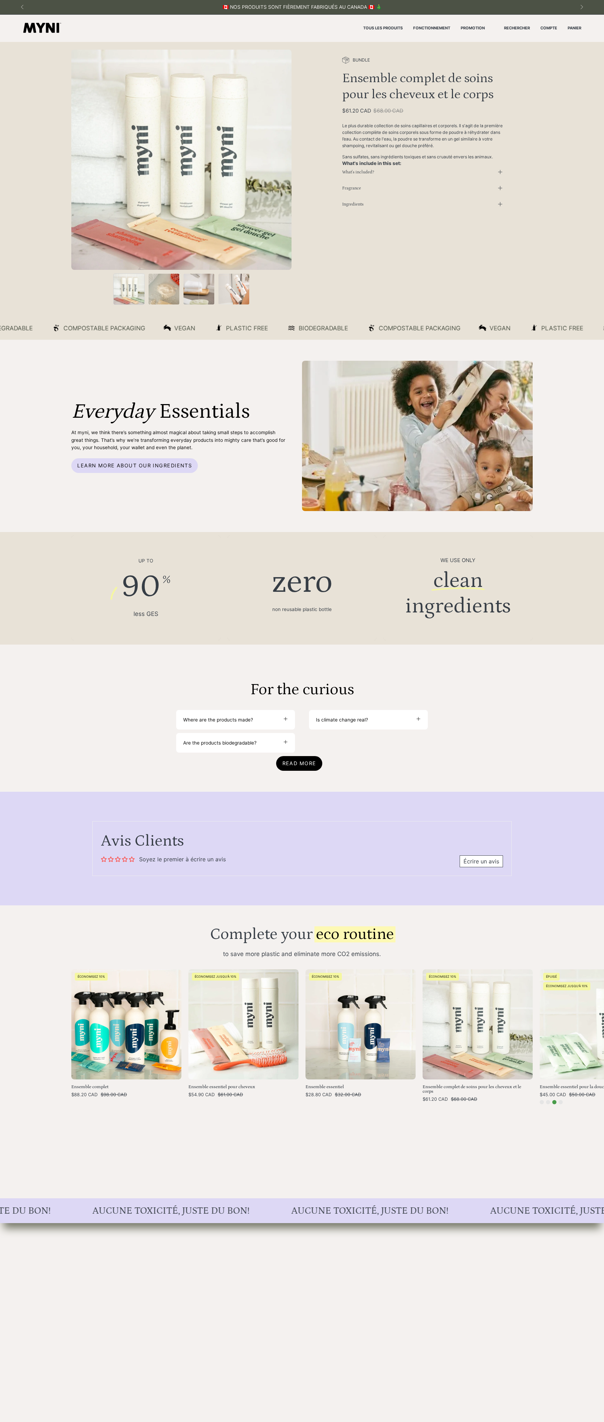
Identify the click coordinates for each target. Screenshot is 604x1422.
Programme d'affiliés (189, 1289)
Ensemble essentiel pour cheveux (221, 1087)
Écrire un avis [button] (481, 861)
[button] (517, 28)
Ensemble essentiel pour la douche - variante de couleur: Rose (542, 1102)
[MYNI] (42, 28)
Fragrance (351, 188)
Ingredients (353, 204)
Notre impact (181, 1260)
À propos (176, 1230)
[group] (302, 7)
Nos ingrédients (183, 1250)
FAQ (266, 1240)
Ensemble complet (89, 1087)
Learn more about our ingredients (134, 465)
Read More (299, 763)
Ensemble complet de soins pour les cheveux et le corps (472, 1089)
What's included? (358, 172)
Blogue (174, 1279)
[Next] (581, 7)
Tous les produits (90, 1230)
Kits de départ (87, 1250)
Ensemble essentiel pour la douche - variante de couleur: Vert (554, 1102)
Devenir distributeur (283, 1250)
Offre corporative (280, 1260)
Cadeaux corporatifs (94, 1269)
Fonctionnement (184, 1240)
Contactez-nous (279, 1230)
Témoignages (181, 1299)
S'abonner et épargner (96, 1260)
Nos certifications (186, 1269)
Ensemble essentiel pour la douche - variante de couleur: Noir (548, 1102)
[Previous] (22, 7)
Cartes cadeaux (89, 1279)
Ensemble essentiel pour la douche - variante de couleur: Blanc (561, 1102)
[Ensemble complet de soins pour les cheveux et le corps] (129, 289)
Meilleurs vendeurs (92, 1240)
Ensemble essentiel (324, 1087)
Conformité (274, 1269)
